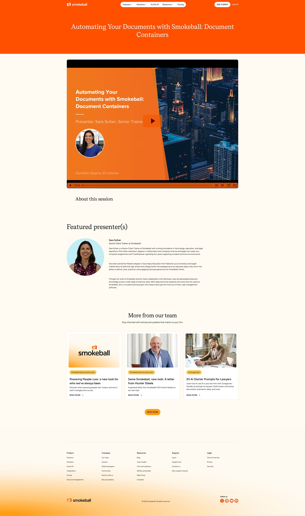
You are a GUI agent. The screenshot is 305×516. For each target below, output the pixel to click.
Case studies (142, 462)
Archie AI (70, 466)
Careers (105, 462)
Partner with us (107, 475)
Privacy (209, 462)
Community (106, 471)
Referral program (108, 466)
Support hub (176, 462)
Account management (75, 480)
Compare (140, 480)
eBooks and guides (144, 471)
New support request (180, 471)
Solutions (70, 462)
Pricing (69, 475)
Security (210, 466)
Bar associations (108, 480)
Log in (174, 458)
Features (70, 458)
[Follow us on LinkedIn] (227, 501)
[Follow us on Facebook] (236, 501)
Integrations (71, 471)
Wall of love (141, 475)
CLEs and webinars (144, 466)
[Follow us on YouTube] (232, 501)
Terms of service (213, 458)
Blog (138, 458)
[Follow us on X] (222, 501)
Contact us (176, 466)
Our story (105, 458)
